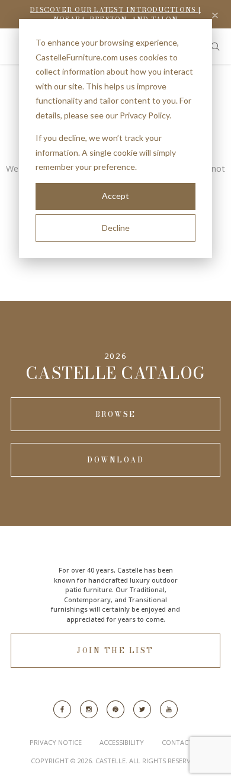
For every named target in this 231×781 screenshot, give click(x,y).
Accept (115, 196)
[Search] (215, 46)
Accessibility (122, 742)
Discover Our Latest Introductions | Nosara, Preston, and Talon (115, 14)
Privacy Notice (56, 742)
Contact (177, 742)
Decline (116, 228)
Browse (115, 414)
